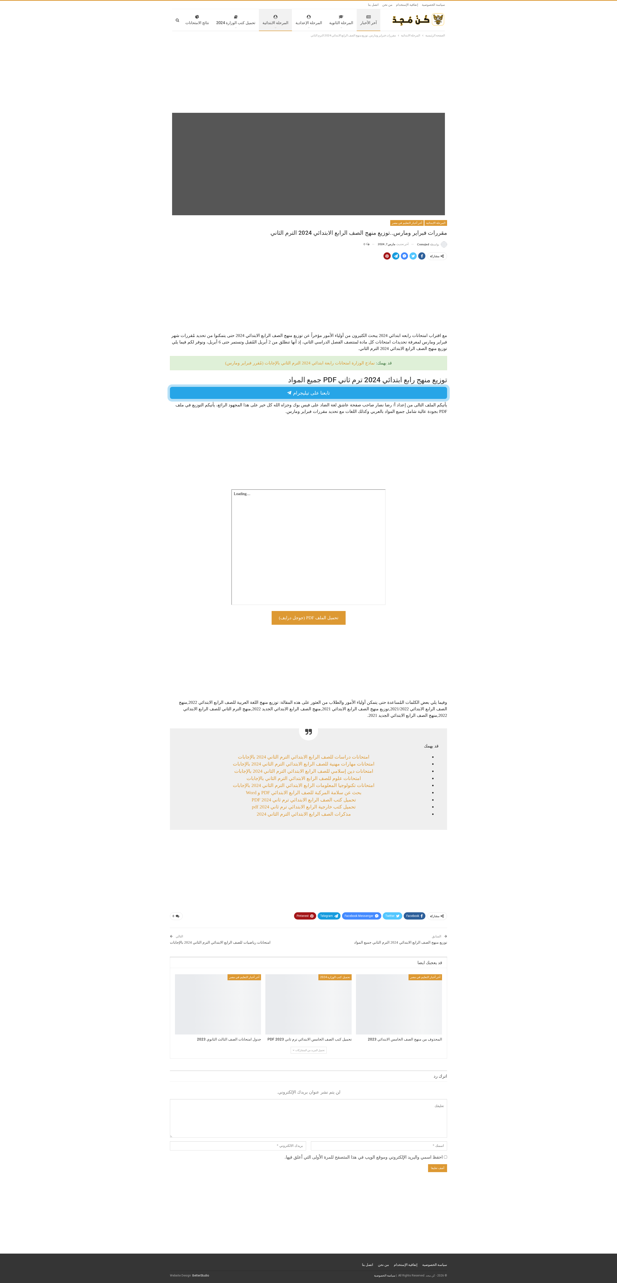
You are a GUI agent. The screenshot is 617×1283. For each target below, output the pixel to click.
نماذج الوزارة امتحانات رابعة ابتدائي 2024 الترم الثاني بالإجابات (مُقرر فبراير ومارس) (300, 363)
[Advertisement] (308, 74)
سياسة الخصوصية (433, 5)
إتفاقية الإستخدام (407, 5)
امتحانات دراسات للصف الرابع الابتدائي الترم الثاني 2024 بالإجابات (303, 756)
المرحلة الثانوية (341, 22)
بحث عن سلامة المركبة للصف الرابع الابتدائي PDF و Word (304, 792)
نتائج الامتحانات (197, 22)
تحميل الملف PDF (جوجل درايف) (308, 617)
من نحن (387, 5)
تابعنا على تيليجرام (311, 393)
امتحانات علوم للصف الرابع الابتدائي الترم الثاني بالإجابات (304, 778)
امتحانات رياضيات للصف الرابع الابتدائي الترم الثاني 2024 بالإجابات (220, 942)
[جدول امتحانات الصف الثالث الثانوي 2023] (218, 1004)
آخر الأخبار (368, 22)
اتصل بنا (373, 5)
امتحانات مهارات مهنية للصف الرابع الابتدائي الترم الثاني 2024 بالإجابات (304, 763)
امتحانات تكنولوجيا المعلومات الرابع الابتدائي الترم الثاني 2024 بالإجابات (304, 785)
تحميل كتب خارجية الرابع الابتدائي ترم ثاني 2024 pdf (304, 806)
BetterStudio (200, 1275)
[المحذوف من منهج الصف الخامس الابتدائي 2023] (399, 1004)
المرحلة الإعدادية (308, 22)
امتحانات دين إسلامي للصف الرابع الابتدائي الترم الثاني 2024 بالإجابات (303, 771)
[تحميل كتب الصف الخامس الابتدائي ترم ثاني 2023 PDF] (308, 1004)
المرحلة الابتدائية (275, 22)
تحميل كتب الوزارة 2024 (235, 22)
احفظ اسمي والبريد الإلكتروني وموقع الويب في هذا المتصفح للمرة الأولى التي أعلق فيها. (364, 1157)
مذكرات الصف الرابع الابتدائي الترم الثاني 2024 (304, 814)
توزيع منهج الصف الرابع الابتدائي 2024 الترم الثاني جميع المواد (400, 942)
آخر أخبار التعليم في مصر (407, 223)
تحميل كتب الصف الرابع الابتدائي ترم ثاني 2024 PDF (304, 799)
